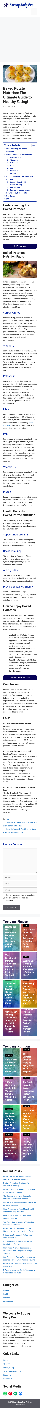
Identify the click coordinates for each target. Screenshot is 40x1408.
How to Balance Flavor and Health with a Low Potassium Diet (10, 1147)
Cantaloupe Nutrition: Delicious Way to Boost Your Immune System (28, 1119)
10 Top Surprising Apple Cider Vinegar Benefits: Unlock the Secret (11, 1091)
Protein (13, 174)
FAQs (8, 199)
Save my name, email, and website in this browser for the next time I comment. (20, 898)
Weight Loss (8, 1301)
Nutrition (9, 819)
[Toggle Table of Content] (32, 145)
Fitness (25, 925)
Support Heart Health (18, 182)
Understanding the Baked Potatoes (16, 150)
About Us (7, 1364)
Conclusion (10, 196)
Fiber (12, 165)
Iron (11, 168)
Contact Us (7, 1379)
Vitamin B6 (14, 171)
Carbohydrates (15, 158)
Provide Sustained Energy (20, 190)
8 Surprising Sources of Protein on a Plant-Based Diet (11, 1065)
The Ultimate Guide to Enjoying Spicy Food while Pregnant (28, 1063)
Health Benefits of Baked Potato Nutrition (19, 177)
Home (5, 1360)
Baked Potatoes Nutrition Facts (19, 155)
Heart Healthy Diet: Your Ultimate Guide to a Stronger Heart (28, 1147)
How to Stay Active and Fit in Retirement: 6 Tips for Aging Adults (29, 938)
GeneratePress (20, 1405)
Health (5, 1294)
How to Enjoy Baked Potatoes (18, 193)
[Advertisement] (20, 38)
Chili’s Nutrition (20, 246)
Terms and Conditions (12, 1371)
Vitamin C (14, 160)
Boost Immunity (16, 185)
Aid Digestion (15, 187)
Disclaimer (7, 1375)
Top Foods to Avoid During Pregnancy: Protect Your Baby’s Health (28, 1091)
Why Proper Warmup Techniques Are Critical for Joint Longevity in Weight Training (17, 1250)
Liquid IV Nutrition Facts (20, 678)
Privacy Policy (8, 1367)
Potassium (14, 163)
